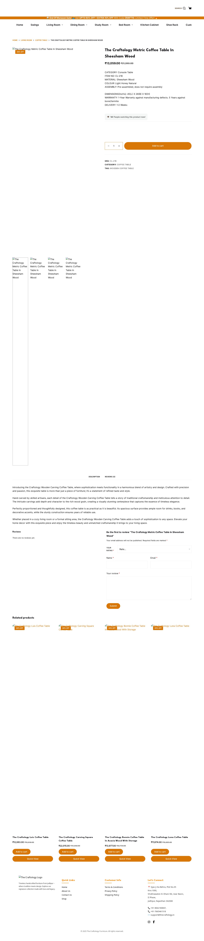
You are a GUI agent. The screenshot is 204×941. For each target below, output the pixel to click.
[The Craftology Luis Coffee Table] (32, 728)
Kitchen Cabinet (149, 24)
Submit (113, 606)
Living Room (53, 24)
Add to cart (158, 145)
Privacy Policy (111, 891)
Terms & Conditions (114, 887)
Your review (113, 573)
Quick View (32, 858)
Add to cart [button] (21, 851)
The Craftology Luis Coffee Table (30, 837)
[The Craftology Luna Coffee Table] (171, 728)
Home (19, 24)
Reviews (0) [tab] (110, 477)
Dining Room (77, 24)
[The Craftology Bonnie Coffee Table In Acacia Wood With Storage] (125, 728)
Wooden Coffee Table (122, 168)
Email (153, 558)
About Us (66, 891)
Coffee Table (124, 164)
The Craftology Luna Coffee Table (169, 837)
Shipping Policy (112, 895)
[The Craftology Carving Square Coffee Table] (79, 728)
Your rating (110, 549)
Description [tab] (94, 477)
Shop (64, 898)
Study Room (101, 24)
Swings (35, 24)
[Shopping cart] (190, 8)
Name (110, 558)
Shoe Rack (172, 24)
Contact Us (67, 895)
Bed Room (124, 24)
